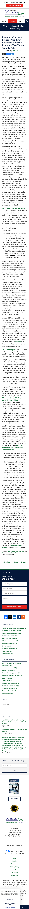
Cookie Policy (9, 853)
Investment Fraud (19, 551)
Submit (14, 770)
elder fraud (11, 551)
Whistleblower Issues (10, 641)
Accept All (10, 899)
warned (18, 342)
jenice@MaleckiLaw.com (16, 836)
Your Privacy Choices (16, 851)
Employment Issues (9, 636)
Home (4, 21)
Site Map (14, 870)
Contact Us (14, 872)
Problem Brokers (8, 670)
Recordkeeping (7, 651)
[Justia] (19, 617)
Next (23, 562)
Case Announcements (10, 683)
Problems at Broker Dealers (12, 675)
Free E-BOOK (14, 798)
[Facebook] (6, 617)
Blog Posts (14, 875)
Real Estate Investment (10, 686)
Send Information (14, 607)
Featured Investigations (11, 673)
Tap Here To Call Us (14, 5)
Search (14, 709)
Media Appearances (9, 643)
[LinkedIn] (14, 617)
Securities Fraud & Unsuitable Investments (14, 553)
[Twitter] (10, 617)
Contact (12, 21)
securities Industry (9, 638)
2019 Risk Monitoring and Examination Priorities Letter (12, 447)
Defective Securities (9, 691)
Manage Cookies (20, 853)
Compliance (6, 646)
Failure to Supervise (9, 648)
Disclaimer (14, 864)
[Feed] (23, 617)
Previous (6, 562)
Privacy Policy (14, 867)
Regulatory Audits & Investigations (14, 628)
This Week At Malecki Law (11, 631)
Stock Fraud (7, 681)
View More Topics (7, 654)
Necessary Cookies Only (10, 904)
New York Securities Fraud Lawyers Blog (14, 13)
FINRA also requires (9, 350)
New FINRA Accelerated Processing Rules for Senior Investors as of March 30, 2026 (14, 722)
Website (14, 861)
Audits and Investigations (11, 633)
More (20, 21)
